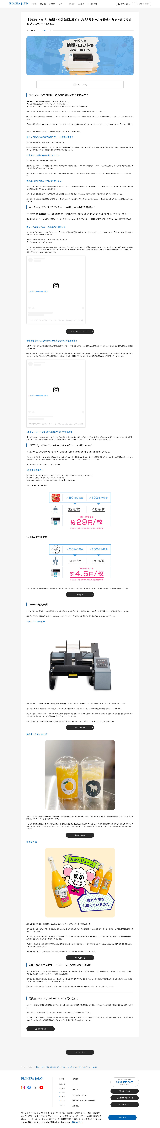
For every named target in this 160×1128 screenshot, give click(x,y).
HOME (61, 1079)
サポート (75, 1090)
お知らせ (75, 1079)
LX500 (63, 1092)
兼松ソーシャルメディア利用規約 (83, 1100)
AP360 (63, 1101)
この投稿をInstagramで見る (38, 291)
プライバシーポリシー (80, 1095)
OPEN (84, 85)
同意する (122, 1117)
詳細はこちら (77, 1122)
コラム (30, 1067)
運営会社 (75, 1106)
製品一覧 (62, 1084)
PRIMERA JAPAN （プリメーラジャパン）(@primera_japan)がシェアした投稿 (56, 320)
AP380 (63, 1105)
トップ (23, 1067)
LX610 (63, 1088)
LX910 (63, 1097)
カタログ (75, 1084)
